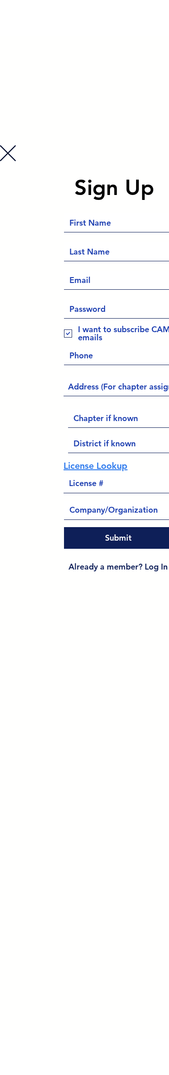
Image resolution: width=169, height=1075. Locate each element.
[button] (8, 153)
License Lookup (96, 465)
